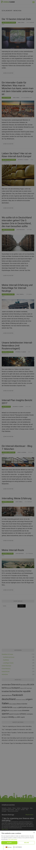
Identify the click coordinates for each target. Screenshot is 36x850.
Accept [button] (9, 842)
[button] (18, 847)
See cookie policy (12, 839)
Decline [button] (26, 842)
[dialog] (18, 425)
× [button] (34, 832)
